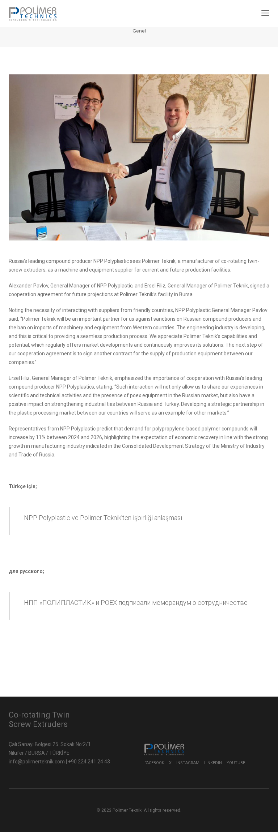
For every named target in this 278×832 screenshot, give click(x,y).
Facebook (154, 762)
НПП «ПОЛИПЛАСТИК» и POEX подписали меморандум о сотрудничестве (136, 602)
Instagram (187, 762)
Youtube (236, 762)
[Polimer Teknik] (32, 13)
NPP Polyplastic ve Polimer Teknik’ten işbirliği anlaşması (103, 517)
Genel (139, 31)
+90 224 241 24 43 (89, 761)
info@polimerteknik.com (37, 761)
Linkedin (213, 762)
